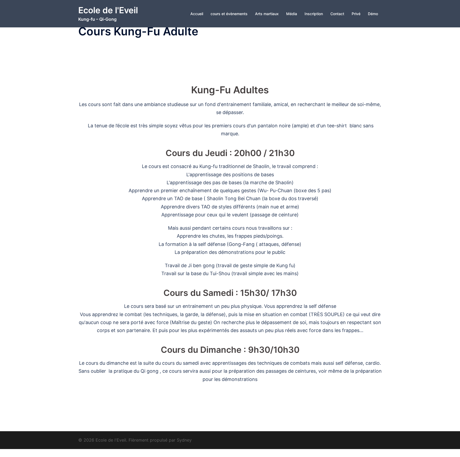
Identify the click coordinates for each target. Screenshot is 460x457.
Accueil (196, 13)
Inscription (314, 13)
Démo (373, 13)
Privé (356, 13)
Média (291, 13)
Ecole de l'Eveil (108, 10)
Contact (337, 13)
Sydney (184, 440)
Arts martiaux (267, 13)
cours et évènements (229, 13)
